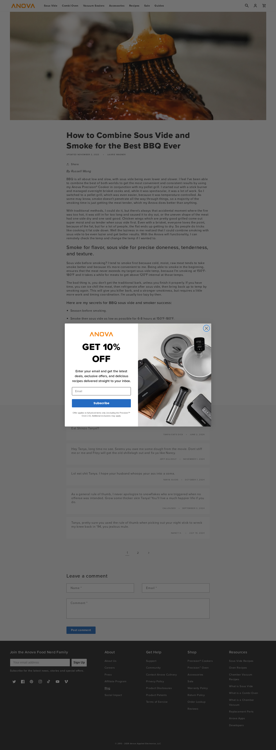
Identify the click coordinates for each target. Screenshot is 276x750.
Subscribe (101, 403)
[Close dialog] (206, 328)
